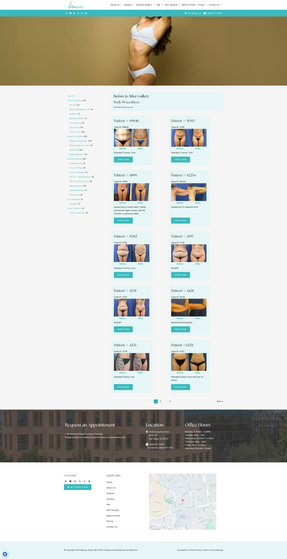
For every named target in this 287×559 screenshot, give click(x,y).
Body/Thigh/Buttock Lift (80, 109)
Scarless (110, 499)
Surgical (110, 493)
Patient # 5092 (183, 120)
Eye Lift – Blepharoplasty (80, 177)
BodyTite (73, 114)
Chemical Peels (76, 163)
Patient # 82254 (183, 175)
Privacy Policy (195, 550)
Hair (108, 504)
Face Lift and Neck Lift (79, 181)
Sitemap (219, 550)
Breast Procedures (75, 136)
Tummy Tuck (75, 132)
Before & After (113, 516)
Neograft (73, 204)
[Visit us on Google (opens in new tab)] (85, 13)
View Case (123, 159)
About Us (111, 488)
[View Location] (186, 13)
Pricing (110, 521)
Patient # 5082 (125, 236)
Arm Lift (73, 105)
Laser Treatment (74, 208)
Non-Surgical (113, 510)
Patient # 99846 (126, 120)
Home (109, 482)
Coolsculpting (75, 123)
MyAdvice (133, 550)
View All (70, 96)
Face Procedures (74, 159)
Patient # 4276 (125, 345)
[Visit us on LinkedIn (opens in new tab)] (74, 13)
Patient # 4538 (125, 290)
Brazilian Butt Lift (77, 118)
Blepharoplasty (76, 186)
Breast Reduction (77, 154)
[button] (120, 4)
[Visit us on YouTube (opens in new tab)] (70, 13)
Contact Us (112, 527)
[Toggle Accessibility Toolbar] (5, 554)
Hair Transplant (73, 199)
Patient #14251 (182, 345)
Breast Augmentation (78, 141)
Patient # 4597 (182, 236)
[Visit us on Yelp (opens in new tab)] (78, 13)
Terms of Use (208, 550)
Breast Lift (74, 150)
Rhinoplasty (74, 195)
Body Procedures (74, 100)
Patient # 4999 (125, 175)
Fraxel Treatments (77, 213)
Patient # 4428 (182, 290)
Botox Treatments (77, 172)
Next (220, 401)
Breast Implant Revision (79, 145)
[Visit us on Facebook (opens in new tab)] (66, 13)
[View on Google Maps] (182, 501)
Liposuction (74, 127)
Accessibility (182, 550)
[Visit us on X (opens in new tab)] (82, 13)
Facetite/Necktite (77, 190)
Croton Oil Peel (76, 168)
